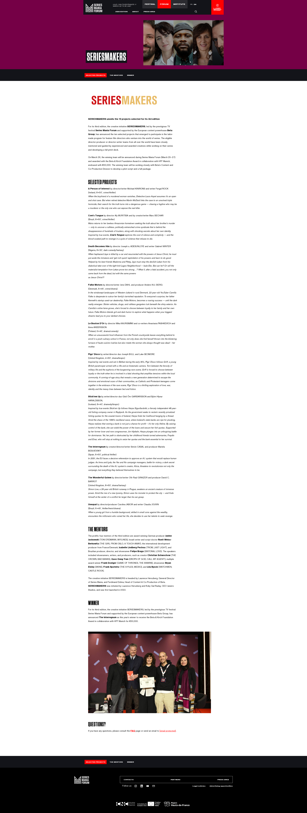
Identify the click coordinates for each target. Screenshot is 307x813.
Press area (149, 11)
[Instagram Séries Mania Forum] (135, 786)
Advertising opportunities (221, 786)
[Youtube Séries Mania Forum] (147, 786)
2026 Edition (121, 11)
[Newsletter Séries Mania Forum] (153, 786)
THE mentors (116, 75)
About (135, 11)
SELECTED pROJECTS (95, 75)
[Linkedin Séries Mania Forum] (141, 786)
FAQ (132, 730)
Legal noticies (198, 786)
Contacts (129, 780)
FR (191, 4)
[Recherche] (196, 12)
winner (130, 75)
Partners (175, 780)
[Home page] (94, 10)
